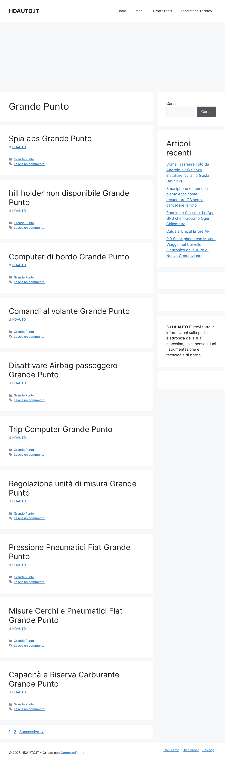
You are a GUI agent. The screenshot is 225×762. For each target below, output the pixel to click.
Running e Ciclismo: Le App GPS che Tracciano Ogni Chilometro (190, 218)
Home (122, 11)
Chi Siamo (171, 750)
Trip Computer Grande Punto (60, 429)
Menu (140, 11)
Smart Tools (162, 11)
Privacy (208, 750)
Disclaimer (191, 750)
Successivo (31, 732)
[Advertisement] (112, 55)
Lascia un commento (29, 164)
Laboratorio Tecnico (196, 11)
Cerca (171, 103)
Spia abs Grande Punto (50, 138)
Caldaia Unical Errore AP (188, 231)
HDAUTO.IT (24, 11)
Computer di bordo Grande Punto (69, 256)
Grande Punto (24, 159)
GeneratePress (72, 753)
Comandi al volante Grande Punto (69, 311)
